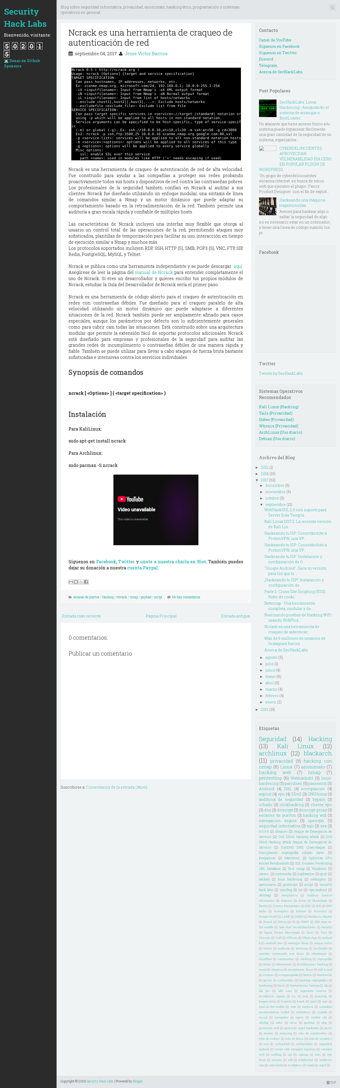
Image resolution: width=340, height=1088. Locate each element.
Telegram (268, 65)
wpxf (322, 1065)
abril (269, 682)
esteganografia (289, 975)
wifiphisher (305, 1060)
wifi (290, 1060)
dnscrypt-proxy (313, 809)
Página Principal (161, 615)
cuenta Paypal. (143, 567)
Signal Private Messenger (282, 932)
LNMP (299, 916)
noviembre (275, 491)
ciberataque (319, 954)
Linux (286, 767)
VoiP (278, 938)
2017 (264, 480)
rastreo (268, 1033)
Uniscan (264, 938)
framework (324, 975)
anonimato (313, 767)
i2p (326, 985)
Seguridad (273, 739)
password (317, 783)
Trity (324, 932)
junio (270, 670)
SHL (288, 788)
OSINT (305, 922)
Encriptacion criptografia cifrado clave (291, 852)
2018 (265, 473)
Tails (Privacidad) (275, 413)
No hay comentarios (186, 597)
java (305, 996)
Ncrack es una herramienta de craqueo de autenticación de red (151, 37)
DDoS (296, 794)
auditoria (284, 948)
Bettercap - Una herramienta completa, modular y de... (289, 606)
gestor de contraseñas (278, 980)
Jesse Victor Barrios (146, 53)
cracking (306, 959)
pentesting (270, 778)
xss (323, 825)
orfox (293, 1023)
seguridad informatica (279, 825)
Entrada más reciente (81, 615)
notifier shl (319, 1017)
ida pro (264, 991)
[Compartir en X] (81, 581)
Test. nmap (296, 868)
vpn (281, 794)
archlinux (273, 753)
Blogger (138, 1081)
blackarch (318, 753)
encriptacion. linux (300, 969)
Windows (319, 868)
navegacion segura (278, 820)
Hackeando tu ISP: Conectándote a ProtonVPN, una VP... (295, 536)
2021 (265, 467)
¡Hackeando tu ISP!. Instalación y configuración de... (294, 582)
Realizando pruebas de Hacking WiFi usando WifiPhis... (298, 617)
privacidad (281, 761)
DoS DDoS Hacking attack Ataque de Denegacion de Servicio (295, 842)
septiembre (275, 504)
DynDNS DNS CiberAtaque (303, 847)
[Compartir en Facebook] (86, 581)
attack (268, 948)
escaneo (268, 975)
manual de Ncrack (154, 272)
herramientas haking (304, 985)
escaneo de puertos (86, 597)
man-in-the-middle (271, 1007)
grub (323, 874)
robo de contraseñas (312, 1033)
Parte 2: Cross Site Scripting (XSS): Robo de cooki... (295, 594)
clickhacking (292, 804)
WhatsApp (309, 938)
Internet (301, 911)
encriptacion (313, 788)
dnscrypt (285, 809)
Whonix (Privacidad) (278, 425)
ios (294, 996)
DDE (308, 906)
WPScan (291, 938)
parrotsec (293, 783)
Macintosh (292, 858)
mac (325, 1001)
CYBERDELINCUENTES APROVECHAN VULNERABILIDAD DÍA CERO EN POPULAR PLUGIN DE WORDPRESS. (295, 159)
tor (301, 890)
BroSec (263, 906)
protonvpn (290, 884)
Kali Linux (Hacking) (279, 406)
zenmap (265, 895)
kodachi (286, 1001)
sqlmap (303, 1054)
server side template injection (295, 1049)
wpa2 (310, 1065)
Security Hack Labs (25, 17)
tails (318, 1054)
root (266, 1044)
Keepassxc (267, 858)
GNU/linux (317, 794)
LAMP (286, 916)
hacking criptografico (313, 980)
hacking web (275, 772)
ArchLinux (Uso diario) (280, 432)
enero (270, 701)
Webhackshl (302, 778)
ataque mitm (323, 943)
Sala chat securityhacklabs (297, 927)
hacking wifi (314, 815)
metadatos (303, 1012)
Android (266, 788)
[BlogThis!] (76, 581)
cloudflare (265, 959)
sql (290, 1054)
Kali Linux (295, 746)
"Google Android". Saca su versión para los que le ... (295, 571)
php (324, 1023)
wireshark (276, 1065)
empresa (277, 969)
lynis (313, 1001)
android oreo (274, 943)
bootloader (321, 948)
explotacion (306, 874)
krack (301, 1001)
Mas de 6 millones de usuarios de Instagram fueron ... (295, 641)
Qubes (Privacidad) (276, 419)
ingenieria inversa (313, 991)
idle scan (285, 991)
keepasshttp (267, 1001)
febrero (272, 695)
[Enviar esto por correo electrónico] (71, 581)
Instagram (281, 911)
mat (293, 1007)
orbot (279, 1023)
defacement (284, 964)
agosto (271, 657)
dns (267, 809)
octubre (272, 498)
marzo (271, 689)
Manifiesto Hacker (320, 916)
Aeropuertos (289, 895)
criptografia (324, 959)
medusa (307, 1007)
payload (146, 597)
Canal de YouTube (275, 39)
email (262, 969)
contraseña (283, 874)
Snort (310, 932)
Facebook (106, 561)
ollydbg (264, 1023)
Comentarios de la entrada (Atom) (116, 787)
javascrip (321, 996)
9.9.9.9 (264, 831)
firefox (307, 975)
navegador (281, 1017)
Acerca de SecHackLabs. (281, 71)
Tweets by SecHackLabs (281, 373)
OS (293, 922)
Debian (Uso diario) (277, 438)
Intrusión (320, 911)
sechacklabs (304, 1044)
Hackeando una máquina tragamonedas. (302, 202)
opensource (267, 884)
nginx (300, 1017)
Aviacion (286, 900)
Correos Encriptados (286, 906)
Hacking (108, 597)
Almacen (281, 831)
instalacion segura (272, 996)
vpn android (318, 890)
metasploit (318, 879)
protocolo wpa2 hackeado (301, 1028)
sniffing (276, 1054)
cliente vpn (321, 804)
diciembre (274, 485)
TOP (332, 1082)
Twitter (126, 561)
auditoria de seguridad (281, 799)
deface (267, 964)
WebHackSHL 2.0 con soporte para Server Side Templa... (295, 512)
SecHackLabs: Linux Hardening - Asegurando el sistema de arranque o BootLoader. (304, 110)
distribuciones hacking (312, 964)
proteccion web (269, 1028)
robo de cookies (269, 1038)
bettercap (302, 948)
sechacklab (282, 1044)
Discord (266, 59)
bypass (319, 799)
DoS (318, 906)
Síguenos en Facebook (279, 46)
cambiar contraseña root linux (281, 954)
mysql (263, 1017)
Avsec (302, 900)
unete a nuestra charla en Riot (173, 561)
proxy (328, 1028)
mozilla (322, 1012)
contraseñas (286, 959)
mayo (270, 676)
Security (326, 927)
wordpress (295, 1065)
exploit (265, 794)
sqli (310, 825)
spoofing (286, 890)
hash (281, 985)
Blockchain (319, 900)
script (158, 597)
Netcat (282, 922)
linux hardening (290, 879)
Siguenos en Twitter (278, 52)
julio (269, 663)
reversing (286, 1033)
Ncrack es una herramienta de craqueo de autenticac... (291, 629)
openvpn (316, 820)
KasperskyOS (268, 916)
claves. (264, 874)
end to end (325, 969)
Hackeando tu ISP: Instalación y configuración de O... (293, 559)
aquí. (238, 266)
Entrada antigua (235, 615)
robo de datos (294, 1038)
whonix (276, 1060)
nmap (134, 597)
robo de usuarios (320, 1038)
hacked (264, 879)
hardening (266, 985)
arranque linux (298, 943)
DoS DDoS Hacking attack (299, 837)
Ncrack (122, 597)
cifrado (265, 804)
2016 (265, 709)
